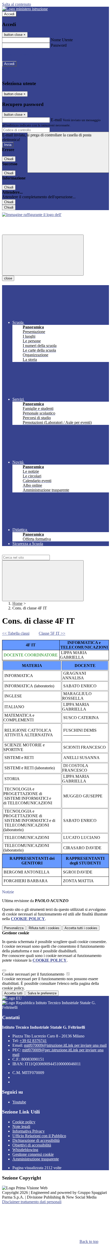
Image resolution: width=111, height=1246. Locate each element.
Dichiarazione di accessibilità (36, 1140)
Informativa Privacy (28, 1131)
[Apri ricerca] (68, 152)
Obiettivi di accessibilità (31, 1145)
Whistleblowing (25, 1150)
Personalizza (13, 928)
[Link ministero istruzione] (25, 9)
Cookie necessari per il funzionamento (33, 974)
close (8, 278)
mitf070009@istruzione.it (65, 1045)
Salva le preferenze (42, 993)
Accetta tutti (81, 928)
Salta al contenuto (16, 4)
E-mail (56, 120)
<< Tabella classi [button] (15, 633)
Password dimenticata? (20, 54)
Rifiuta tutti (44, 928)
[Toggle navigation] (43, 255)
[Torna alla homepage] (31, 214)
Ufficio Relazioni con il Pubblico (39, 1136)
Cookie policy (23, 1122)
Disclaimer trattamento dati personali (31, 1202)
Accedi (9, 14)
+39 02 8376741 (33, 1040)
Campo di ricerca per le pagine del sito (33, 552)
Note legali (21, 1126)
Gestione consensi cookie (33, 1154)
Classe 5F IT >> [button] (52, 633)
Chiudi (8, 159)
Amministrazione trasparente (35, 1159)
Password (59, 45)
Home (17, 603)
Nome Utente (62, 40)
